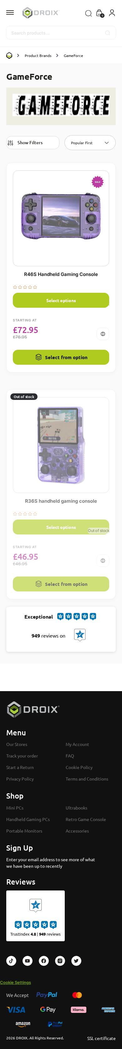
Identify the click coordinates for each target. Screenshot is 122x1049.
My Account (77, 744)
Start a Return (20, 767)
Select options (61, 300)
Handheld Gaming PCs (28, 819)
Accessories (77, 830)
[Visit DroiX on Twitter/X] (76, 961)
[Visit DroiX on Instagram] (60, 961)
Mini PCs (14, 807)
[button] (99, 13)
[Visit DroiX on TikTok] (11, 961)
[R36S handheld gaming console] (61, 445)
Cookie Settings (15, 982)
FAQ (70, 755)
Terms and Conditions (87, 778)
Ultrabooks (76, 807)
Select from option (66, 357)
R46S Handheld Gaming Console (61, 274)
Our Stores (16, 744)
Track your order (22, 755)
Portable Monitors (24, 830)
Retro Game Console (86, 819)
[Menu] (15, 12)
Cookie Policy (79, 767)
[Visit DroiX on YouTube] (28, 961)
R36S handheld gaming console (61, 501)
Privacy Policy (20, 778)
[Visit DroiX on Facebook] (44, 961)
